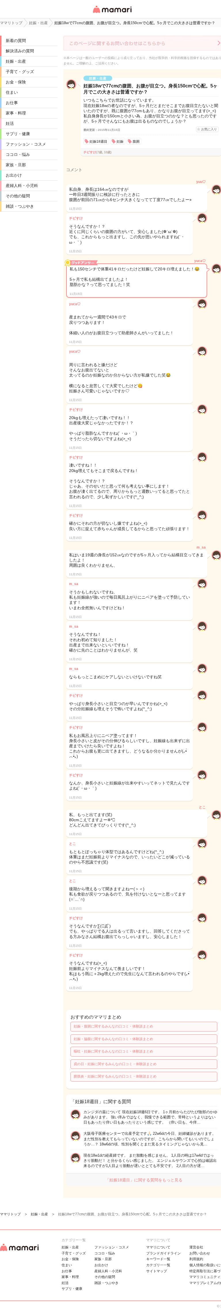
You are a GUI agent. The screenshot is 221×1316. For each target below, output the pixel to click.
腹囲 (136, 142)
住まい (12, 92)
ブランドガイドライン (163, 1253)
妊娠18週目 (98, 142)
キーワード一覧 (158, 1259)
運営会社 (196, 1247)
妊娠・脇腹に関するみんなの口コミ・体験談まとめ (113, 1039)
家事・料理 (16, 113)
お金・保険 (16, 82)
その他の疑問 (18, 196)
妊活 (10, 123)
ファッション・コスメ (26, 144)
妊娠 (120, 142)
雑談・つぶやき (20, 206)
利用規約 (196, 1259)
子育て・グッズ (20, 71)
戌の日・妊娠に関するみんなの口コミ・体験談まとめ (115, 1064)
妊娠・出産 (16, 61)
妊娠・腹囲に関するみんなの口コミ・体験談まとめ (113, 1026)
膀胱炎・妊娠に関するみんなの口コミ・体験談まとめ (115, 1076)
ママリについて (158, 1247)
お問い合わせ (199, 1253)
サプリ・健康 (18, 133)
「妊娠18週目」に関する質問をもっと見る (143, 1180)
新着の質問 (16, 40)
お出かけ (14, 175)
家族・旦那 (16, 165)
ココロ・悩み (18, 154)
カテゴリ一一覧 (158, 1265)
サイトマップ (156, 1271)
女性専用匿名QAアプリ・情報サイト (112, 13)
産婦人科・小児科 (22, 185)
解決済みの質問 (20, 51)
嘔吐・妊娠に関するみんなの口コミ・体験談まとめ (113, 1051)
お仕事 (12, 102)
